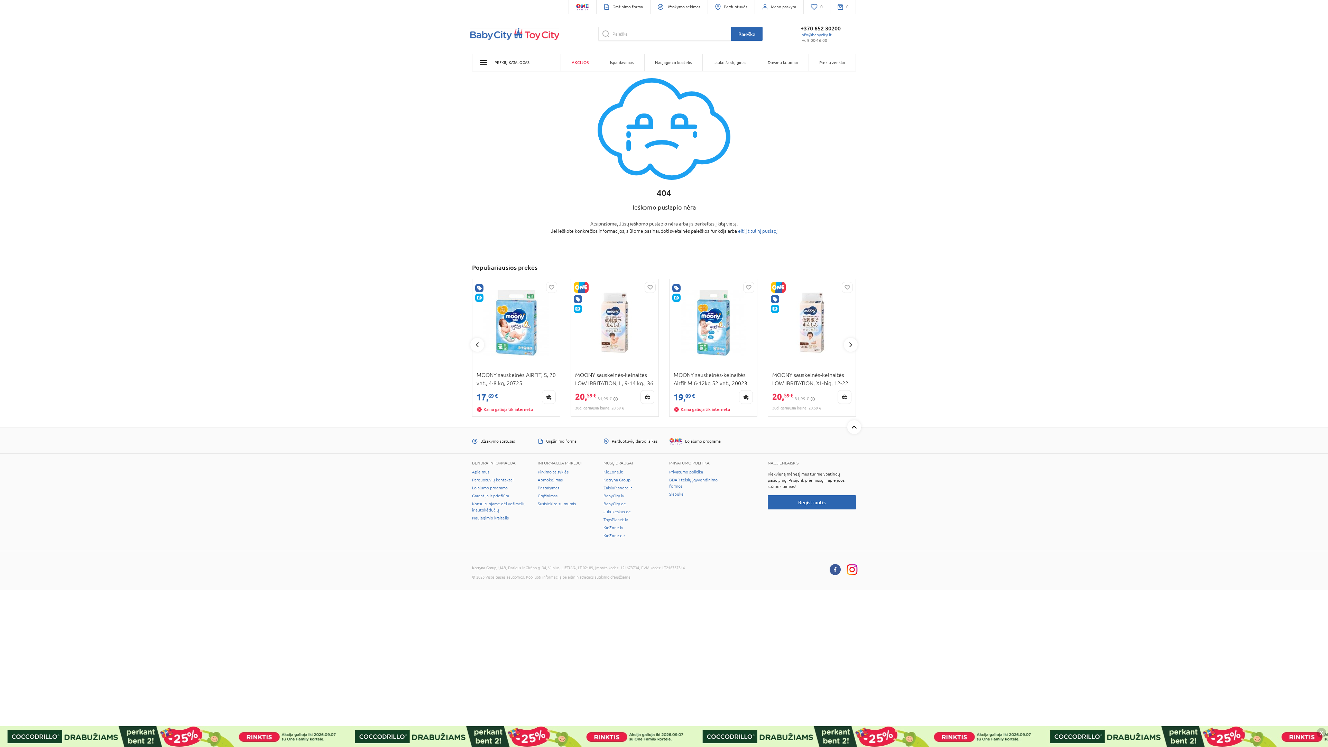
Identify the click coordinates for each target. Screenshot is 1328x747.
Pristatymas (548, 488)
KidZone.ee (614, 535)
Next (851, 345)
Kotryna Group (616, 480)
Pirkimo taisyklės (553, 472)
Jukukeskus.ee (617, 511)
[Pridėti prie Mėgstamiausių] (551, 287)
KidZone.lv (613, 527)
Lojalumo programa (490, 488)
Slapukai (676, 494)
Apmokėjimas (550, 480)
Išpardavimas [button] (622, 62)
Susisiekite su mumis (557, 503)
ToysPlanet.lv (615, 519)
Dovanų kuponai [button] (783, 62)
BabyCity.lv (613, 496)
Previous (477, 345)
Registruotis (812, 502)
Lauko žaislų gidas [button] (729, 62)
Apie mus (480, 472)
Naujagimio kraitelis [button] (673, 62)
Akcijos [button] (580, 62)
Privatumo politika (686, 472)
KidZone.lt (613, 472)
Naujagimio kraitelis (490, 518)
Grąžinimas (547, 496)
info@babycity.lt (816, 35)
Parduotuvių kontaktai (493, 480)
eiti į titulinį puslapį (757, 231)
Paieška (746, 34)
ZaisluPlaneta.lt (617, 488)
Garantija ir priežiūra (490, 496)
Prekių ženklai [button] (832, 62)
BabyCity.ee (614, 503)
